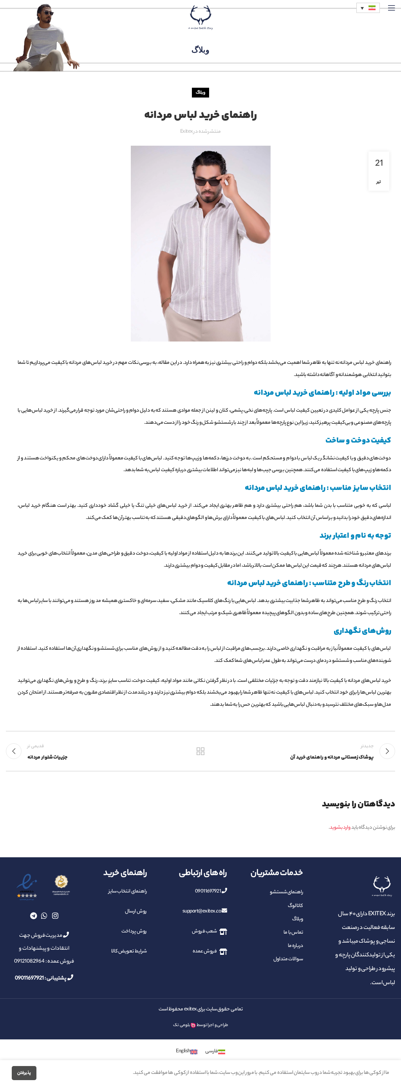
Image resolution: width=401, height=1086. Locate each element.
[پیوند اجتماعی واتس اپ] (44, 916)
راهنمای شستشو (286, 892)
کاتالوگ (295, 906)
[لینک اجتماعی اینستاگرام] (55, 916)
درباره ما (295, 946)
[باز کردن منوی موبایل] (391, 8)
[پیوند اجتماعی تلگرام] (33, 916)
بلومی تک (181, 1025)
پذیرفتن (24, 1073)
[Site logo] (200, 17)
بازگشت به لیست (200, 751)
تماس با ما (293, 933)
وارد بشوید (340, 828)
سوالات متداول (288, 959)
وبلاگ (200, 92)
